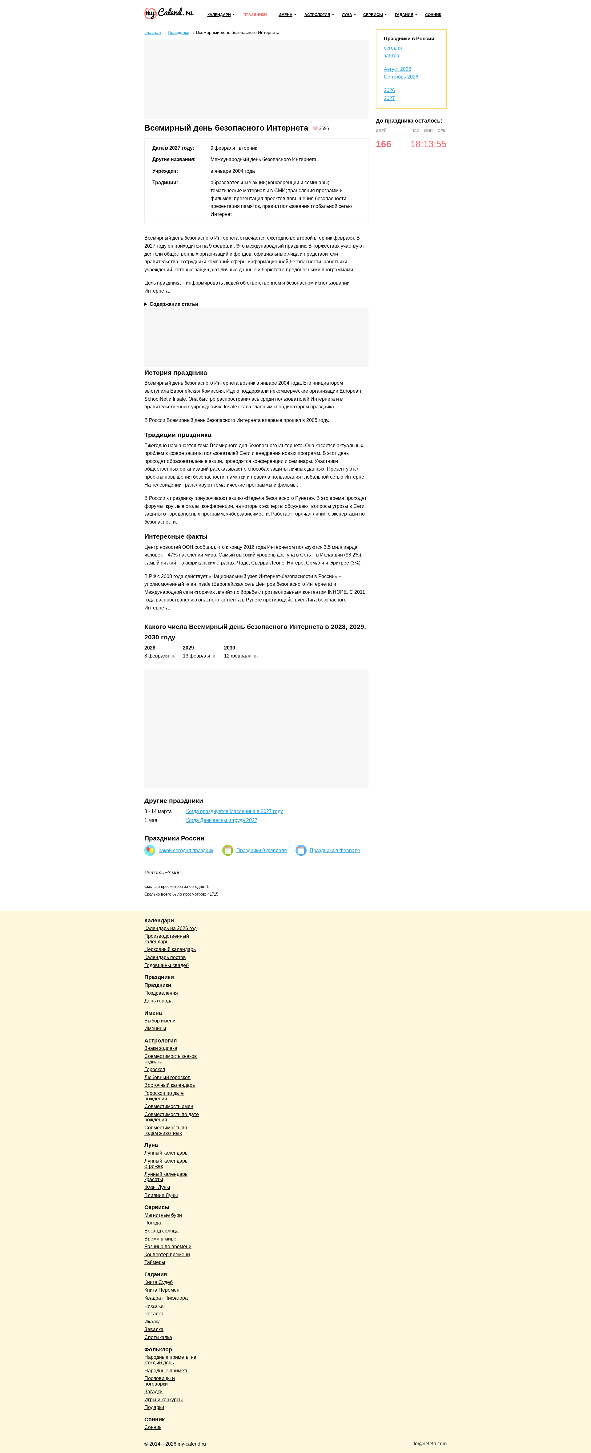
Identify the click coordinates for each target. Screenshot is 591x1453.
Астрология (317, 15)
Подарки (154, 1407)
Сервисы (373, 15)
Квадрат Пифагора (166, 1298)
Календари (219, 15)
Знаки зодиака (160, 1048)
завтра (391, 55)
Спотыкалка (158, 1337)
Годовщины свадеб (166, 965)
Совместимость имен (168, 1106)
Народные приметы (167, 1370)
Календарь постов (165, 957)
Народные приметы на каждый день (170, 1359)
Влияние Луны (161, 1195)
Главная (152, 32)
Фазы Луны (157, 1187)
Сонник (433, 15)
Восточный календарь (169, 1085)
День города (158, 1000)
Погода (152, 1222)
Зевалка (153, 1329)
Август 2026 (397, 69)
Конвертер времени (167, 1254)
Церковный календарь (170, 949)
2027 (389, 98)
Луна (347, 15)
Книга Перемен (161, 1290)
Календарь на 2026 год (170, 928)
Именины (155, 1028)
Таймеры (154, 1262)
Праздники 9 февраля (261, 850)
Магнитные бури (163, 1215)
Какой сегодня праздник (186, 850)
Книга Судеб (158, 1282)
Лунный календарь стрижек (165, 1163)
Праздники (255, 15)
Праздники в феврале (335, 850)
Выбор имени (159, 1020)
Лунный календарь (165, 1153)
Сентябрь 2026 (401, 76)
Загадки (153, 1391)
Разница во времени (167, 1246)
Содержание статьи (174, 304)
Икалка (152, 1321)
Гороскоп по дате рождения (164, 1096)
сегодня (393, 48)
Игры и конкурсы (163, 1399)
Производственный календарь (166, 938)
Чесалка (153, 1313)
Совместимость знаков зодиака (170, 1059)
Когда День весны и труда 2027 (221, 820)
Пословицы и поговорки (159, 1381)
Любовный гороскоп (167, 1077)
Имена (285, 15)
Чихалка (153, 1306)
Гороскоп (154, 1069)
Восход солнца (161, 1230)
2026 (389, 90)
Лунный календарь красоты (165, 1177)
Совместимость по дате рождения (171, 1117)
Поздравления (161, 993)
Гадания (404, 15)
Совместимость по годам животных (165, 1130)
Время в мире (160, 1238)
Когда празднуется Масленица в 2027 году (234, 811)
